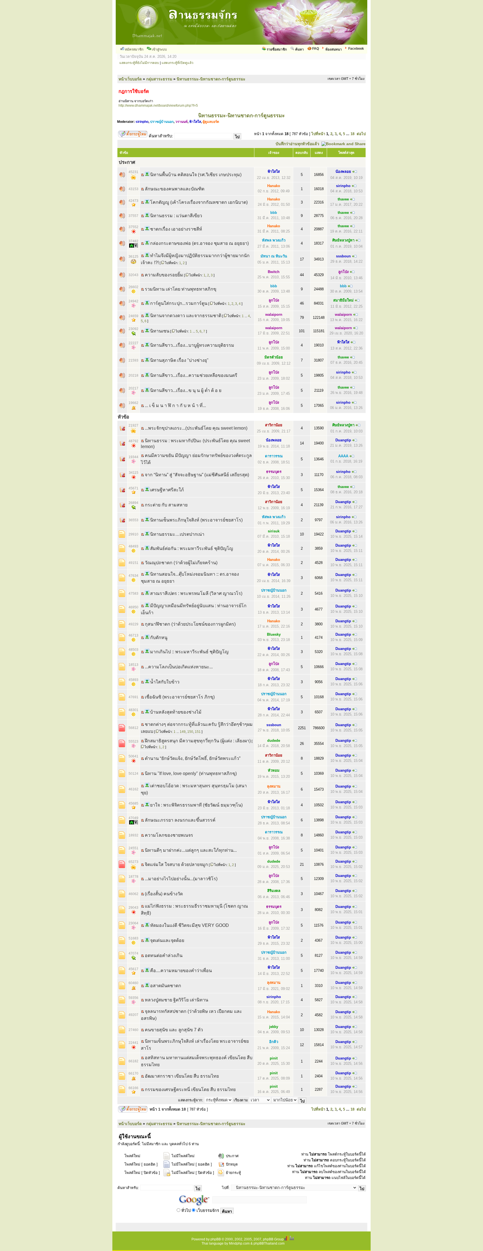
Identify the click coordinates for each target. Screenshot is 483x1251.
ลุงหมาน (273, 786)
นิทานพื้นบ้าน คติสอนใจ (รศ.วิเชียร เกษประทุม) (196, 174)
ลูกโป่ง (343, 272)
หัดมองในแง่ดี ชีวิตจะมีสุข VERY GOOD (189, 925)
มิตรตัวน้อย (273, 357)
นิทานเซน (159, 331)
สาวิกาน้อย (273, 425)
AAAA (343, 456)
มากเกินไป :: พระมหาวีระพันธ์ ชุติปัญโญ (189, 651)
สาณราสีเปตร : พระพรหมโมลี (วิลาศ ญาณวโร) (196, 593)
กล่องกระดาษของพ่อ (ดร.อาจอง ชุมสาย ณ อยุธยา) (199, 243)
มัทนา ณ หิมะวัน (274, 256)
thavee (343, 199)
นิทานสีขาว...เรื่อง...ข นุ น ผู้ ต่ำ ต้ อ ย (185, 390)
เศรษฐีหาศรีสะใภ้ (167, 489)
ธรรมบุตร (273, 472)
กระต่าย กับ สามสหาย (166, 505)
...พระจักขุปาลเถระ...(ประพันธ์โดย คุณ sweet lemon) (196, 428)
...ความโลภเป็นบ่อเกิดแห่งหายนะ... (179, 666)
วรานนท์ (181, 122)
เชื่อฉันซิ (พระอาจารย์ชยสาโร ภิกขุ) (180, 697)
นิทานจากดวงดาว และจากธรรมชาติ (185, 315)
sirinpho (142, 122)
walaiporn (273, 314)
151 (198, 732)
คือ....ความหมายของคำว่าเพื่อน (181, 970)
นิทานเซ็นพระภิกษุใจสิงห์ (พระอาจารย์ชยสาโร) (196, 520)
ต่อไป (361, 134)
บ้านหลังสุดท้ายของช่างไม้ (176, 712)
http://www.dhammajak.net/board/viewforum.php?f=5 (158, 105)
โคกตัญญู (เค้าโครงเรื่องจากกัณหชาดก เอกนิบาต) (199, 202)
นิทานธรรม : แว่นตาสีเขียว (176, 215)
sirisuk (274, 531)
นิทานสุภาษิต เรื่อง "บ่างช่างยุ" (179, 360)
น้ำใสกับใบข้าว (164, 682)
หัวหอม (274, 770)
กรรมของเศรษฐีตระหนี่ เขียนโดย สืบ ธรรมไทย (190, 1089)
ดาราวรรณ (274, 456)
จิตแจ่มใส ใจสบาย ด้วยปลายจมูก (176, 864)
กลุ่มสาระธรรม (159, 79)
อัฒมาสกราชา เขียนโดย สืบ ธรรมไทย (182, 1076)
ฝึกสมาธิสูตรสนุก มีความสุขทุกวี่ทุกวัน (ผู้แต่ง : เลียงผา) (198, 740)
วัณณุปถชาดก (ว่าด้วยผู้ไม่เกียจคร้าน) (181, 562)
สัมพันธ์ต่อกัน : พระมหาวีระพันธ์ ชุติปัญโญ (191, 548)
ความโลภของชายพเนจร (169, 835)
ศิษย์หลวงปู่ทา (343, 240)
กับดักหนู (158, 637)
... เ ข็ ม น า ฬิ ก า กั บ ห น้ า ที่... (175, 405)
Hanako (273, 186)
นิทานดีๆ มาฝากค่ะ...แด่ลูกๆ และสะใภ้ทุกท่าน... (191, 850)
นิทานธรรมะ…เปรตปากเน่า (177, 534)
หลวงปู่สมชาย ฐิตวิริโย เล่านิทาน (176, 1000)
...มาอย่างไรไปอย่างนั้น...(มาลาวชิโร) (181, 878)
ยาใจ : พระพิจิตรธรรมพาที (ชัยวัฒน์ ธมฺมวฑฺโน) (196, 805)
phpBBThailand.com (269, 1243)
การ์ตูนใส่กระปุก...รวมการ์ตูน (178, 303)
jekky (273, 1027)
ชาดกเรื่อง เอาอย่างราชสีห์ (176, 229)
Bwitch (274, 272)
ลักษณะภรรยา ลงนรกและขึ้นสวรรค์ (180, 820)
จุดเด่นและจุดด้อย (167, 940)
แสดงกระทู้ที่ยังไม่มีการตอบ (139, 63)
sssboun (343, 256)
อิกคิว (273, 1042)
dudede (273, 740)
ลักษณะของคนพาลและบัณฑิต (174, 188)
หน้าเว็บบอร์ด (130, 79)
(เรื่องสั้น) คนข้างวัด (164, 893)
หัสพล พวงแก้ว (273, 240)
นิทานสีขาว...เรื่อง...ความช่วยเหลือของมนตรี (193, 375)
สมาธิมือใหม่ (343, 300)
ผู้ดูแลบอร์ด (211, 122)
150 (190, 732)
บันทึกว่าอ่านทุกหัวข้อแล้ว (297, 144)
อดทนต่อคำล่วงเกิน (164, 955)
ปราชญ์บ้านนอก (162, 122)
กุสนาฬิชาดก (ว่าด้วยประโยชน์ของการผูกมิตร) (190, 624)
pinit (274, 1058)
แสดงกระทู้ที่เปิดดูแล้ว (177, 63)
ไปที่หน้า (318, 134)
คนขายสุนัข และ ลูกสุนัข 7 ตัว (174, 1029)
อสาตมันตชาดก (165, 985)
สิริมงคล (273, 891)
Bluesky (274, 634)
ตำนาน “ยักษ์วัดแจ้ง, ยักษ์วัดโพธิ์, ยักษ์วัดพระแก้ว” (192, 758)
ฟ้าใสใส (195, 122)
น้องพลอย (343, 171)
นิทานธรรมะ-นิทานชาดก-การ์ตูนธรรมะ (211, 79)
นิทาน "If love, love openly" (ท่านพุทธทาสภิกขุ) (191, 773)
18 (352, 134)
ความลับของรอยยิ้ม (164, 274)
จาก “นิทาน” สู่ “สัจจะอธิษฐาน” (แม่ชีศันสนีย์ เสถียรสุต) (197, 474)
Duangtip (343, 440)
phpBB (215, 1239)
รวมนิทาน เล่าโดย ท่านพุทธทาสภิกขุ (180, 289)
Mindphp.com (239, 1243)
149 (183, 732)
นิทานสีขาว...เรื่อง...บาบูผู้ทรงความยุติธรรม (192, 345)
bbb (273, 213)
